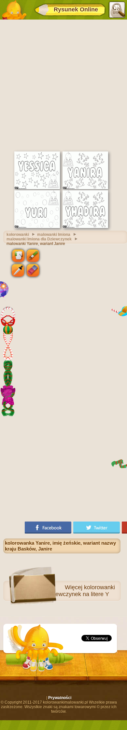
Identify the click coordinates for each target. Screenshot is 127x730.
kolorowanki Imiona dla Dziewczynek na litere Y (66, 590)
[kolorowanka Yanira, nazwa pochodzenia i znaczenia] (85, 188)
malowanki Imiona (53, 234)
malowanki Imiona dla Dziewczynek (39, 239)
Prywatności (59, 697)
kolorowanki (18, 234)
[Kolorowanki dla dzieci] (14, 10)
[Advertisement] (63, 84)
